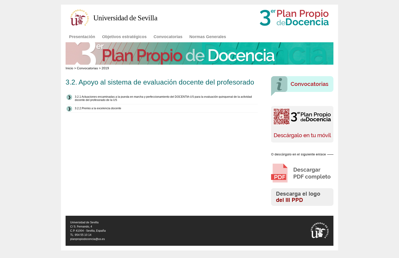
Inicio (69, 68)
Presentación (82, 36)
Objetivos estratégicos (124, 36)
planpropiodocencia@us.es (87, 239)
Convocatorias (168, 36)
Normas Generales (207, 36)
